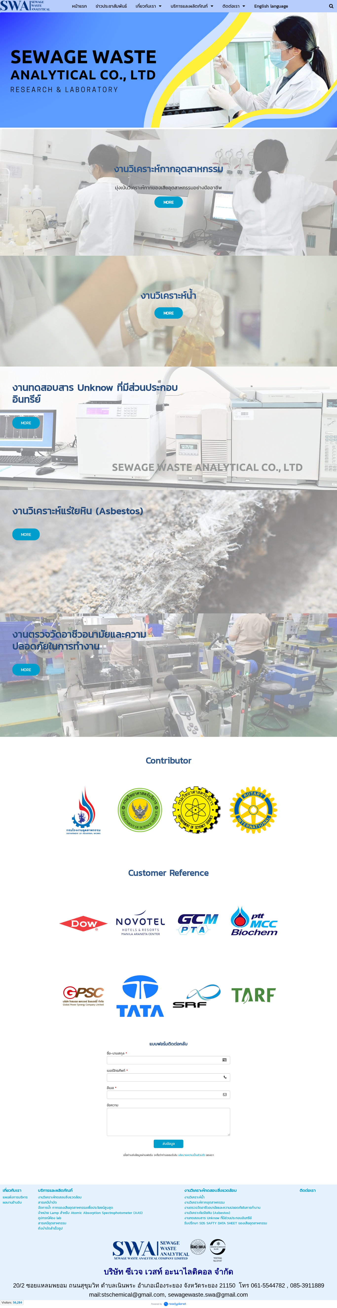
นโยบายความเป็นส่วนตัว (191, 1155)
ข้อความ (112, 1105)
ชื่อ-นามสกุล (117, 1053)
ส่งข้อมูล (169, 1143)
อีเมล (111, 1088)
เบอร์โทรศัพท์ (117, 1070)
